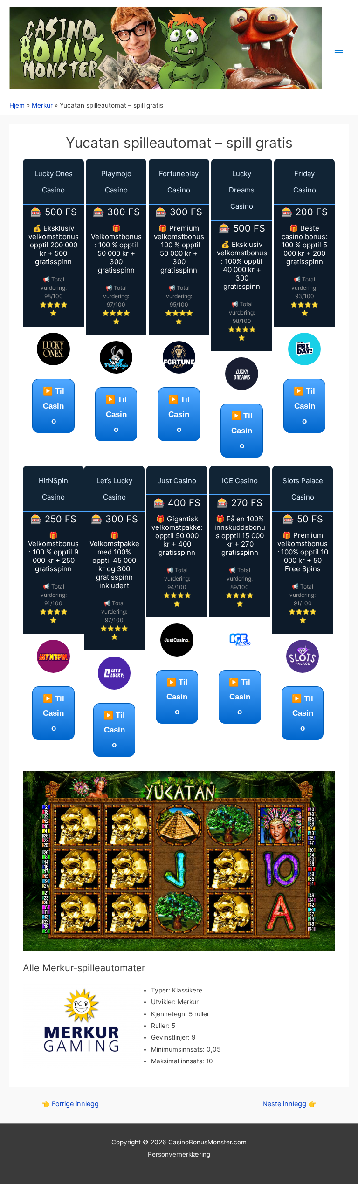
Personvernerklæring (179, 1154)
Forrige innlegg (70, 1104)
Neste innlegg (289, 1104)
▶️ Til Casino (53, 406)
